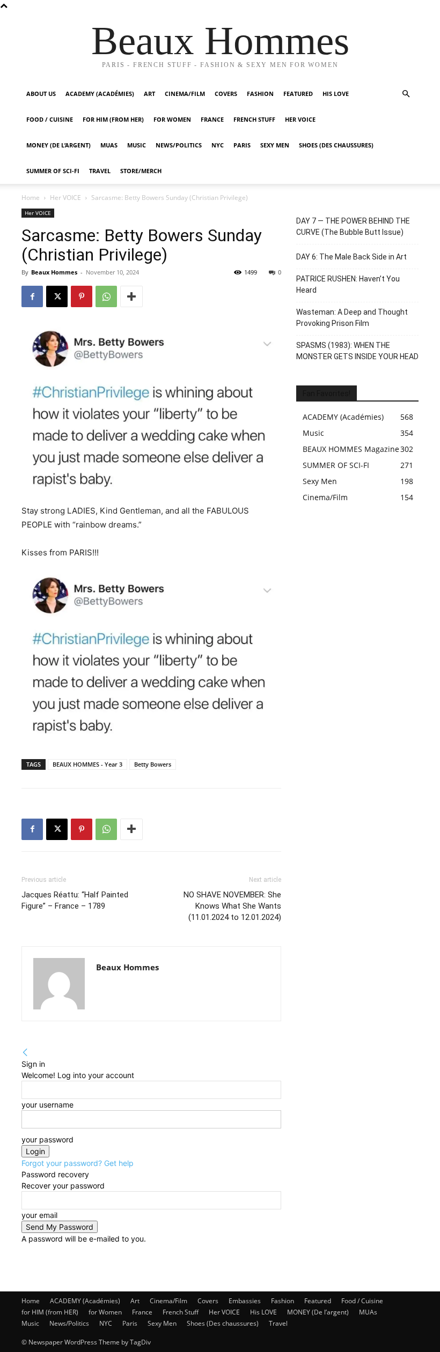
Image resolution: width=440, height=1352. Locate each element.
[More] (131, 296)
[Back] (25, 1052)
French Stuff (254, 119)
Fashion (260, 94)
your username (47, 1104)
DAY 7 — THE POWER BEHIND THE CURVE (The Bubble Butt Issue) (353, 226)
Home (30, 197)
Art (149, 94)
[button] (406, 94)
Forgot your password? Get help (77, 1163)
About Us (41, 94)
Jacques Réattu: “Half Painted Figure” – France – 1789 (74, 900)
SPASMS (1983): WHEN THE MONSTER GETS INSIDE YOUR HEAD (357, 351)
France (212, 119)
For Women (172, 119)
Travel (100, 171)
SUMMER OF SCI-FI (52, 171)
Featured (298, 94)
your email (39, 1215)
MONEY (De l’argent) (58, 145)
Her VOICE (300, 119)
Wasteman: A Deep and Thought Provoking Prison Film (352, 318)
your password (47, 1139)
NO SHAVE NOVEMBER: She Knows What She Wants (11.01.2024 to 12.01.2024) (232, 906)
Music (136, 145)
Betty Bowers (152, 764)
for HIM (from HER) (49, 1312)
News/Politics (179, 145)
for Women (105, 1312)
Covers (226, 94)
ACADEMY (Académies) (99, 94)
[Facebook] (32, 296)
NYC (217, 145)
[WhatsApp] (106, 296)
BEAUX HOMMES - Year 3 (87, 764)
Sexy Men (274, 145)
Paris (242, 145)
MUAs (109, 145)
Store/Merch (141, 171)
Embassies (245, 1300)
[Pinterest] (81, 296)
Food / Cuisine (49, 119)
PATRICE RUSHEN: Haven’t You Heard (348, 284)
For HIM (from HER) (113, 119)
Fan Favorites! (326, 393)
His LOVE (335, 94)
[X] (57, 296)
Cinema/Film (185, 94)
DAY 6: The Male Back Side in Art (351, 256)
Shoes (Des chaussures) (336, 145)
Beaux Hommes (54, 272)
